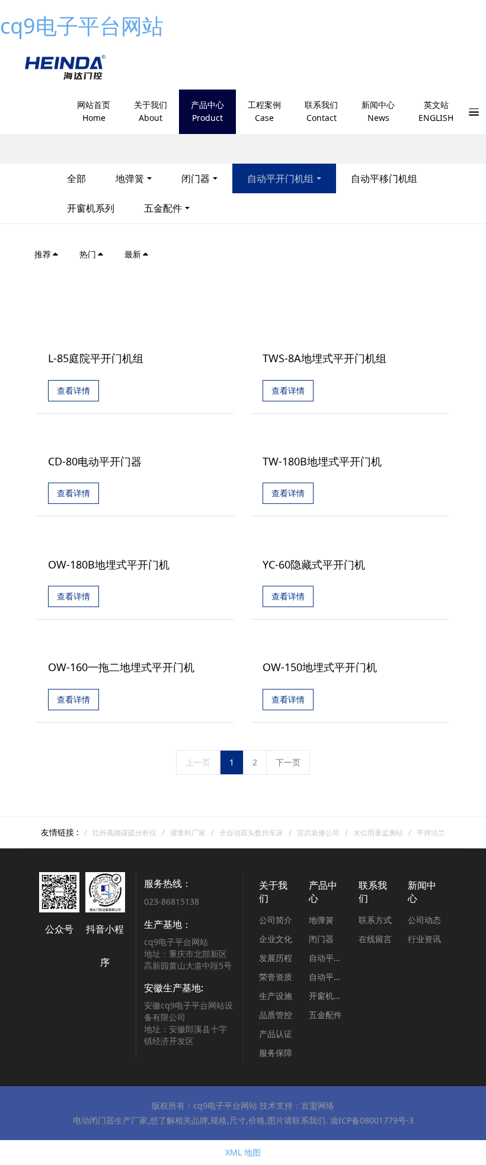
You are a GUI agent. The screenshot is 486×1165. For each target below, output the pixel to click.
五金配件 (163, 208)
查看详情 (73, 390)
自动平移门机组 (384, 178)
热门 (87, 254)
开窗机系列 (90, 208)
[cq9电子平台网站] (64, 67)
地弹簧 (130, 178)
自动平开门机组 (280, 178)
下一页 (288, 762)
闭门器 (195, 178)
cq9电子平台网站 (82, 25)
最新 (132, 254)
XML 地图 (243, 1152)
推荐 (42, 254)
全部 (76, 178)
